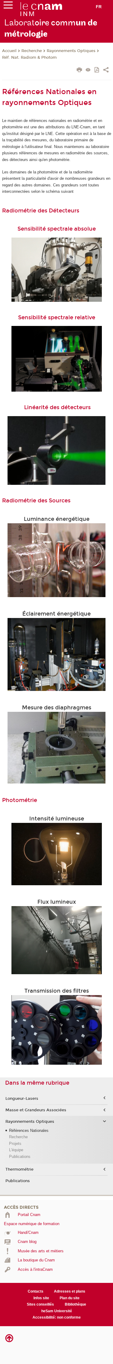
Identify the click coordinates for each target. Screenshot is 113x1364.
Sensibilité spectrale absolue (56, 228)
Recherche (31, 50)
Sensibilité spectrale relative (56, 317)
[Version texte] (88, 70)
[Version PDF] (97, 70)
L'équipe (16, 1150)
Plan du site (70, 1298)
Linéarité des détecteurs (57, 407)
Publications (19, 1156)
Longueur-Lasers (21, 1098)
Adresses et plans (69, 1291)
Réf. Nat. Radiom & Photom (29, 57)
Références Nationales (29, 1130)
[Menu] (8, 6)
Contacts (35, 1291)
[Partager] (105, 70)
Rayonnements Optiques (71, 50)
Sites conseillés (40, 1304)
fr (99, 6)
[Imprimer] (79, 70)
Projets (15, 1143)
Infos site (41, 1298)
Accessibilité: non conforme (57, 1317)
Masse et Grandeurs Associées (35, 1110)
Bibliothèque (75, 1304)
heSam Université (56, 1311)
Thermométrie (19, 1169)
